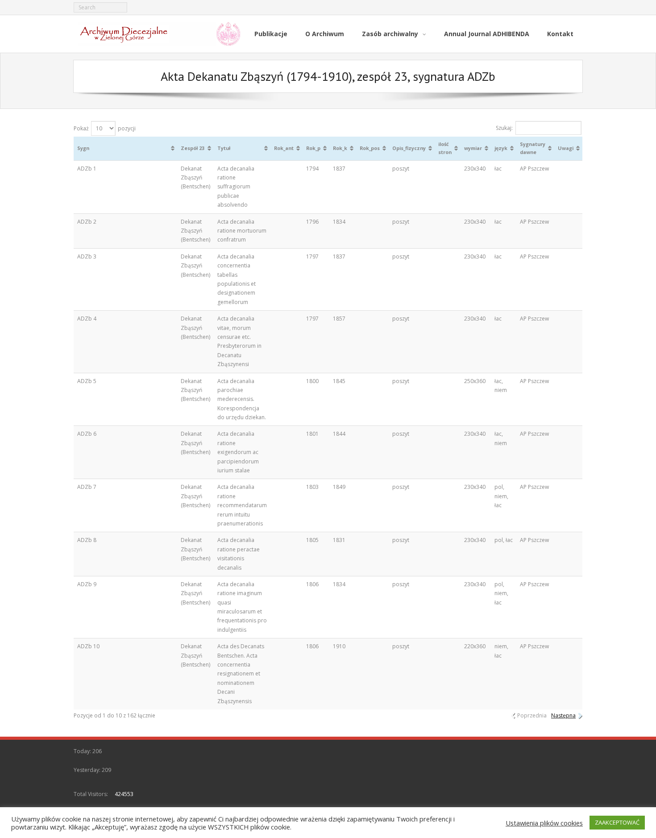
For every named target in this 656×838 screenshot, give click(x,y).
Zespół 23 (192, 148)
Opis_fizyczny (409, 148)
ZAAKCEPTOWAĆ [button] (617, 822)
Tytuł (223, 148)
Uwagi (565, 148)
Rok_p (313, 148)
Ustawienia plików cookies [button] (544, 823)
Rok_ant (284, 148)
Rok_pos (370, 148)
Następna (563, 715)
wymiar (473, 148)
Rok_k (340, 148)
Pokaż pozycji (105, 128)
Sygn (83, 148)
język (500, 148)
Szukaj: (504, 128)
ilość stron (445, 148)
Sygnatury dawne (532, 148)
